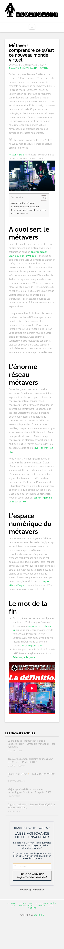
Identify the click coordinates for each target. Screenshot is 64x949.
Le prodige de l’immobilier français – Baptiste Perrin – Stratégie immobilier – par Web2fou (31, 743)
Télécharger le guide (24, 657)
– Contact (32, 908)
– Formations (26, 904)
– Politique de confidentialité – (36, 906)
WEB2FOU (39, 915)
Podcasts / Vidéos (46, 904)
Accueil (12, 154)
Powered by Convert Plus (32, 889)
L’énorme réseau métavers (26, 206)
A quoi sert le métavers (23, 202)
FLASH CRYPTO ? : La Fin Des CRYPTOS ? (31, 776)
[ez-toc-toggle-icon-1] (42, 198)
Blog (21, 154)
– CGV (12, 906)
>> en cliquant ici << (32, 645)
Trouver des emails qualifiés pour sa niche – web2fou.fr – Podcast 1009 (31, 760)
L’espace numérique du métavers (29, 210)
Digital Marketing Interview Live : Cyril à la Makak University (31, 806)
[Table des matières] (44, 198)
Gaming (14, 68)
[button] (32, 26)
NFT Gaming (42, 68)
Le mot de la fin (20, 213)
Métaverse (27, 68)
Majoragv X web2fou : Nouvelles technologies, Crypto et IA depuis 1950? (29, 791)
